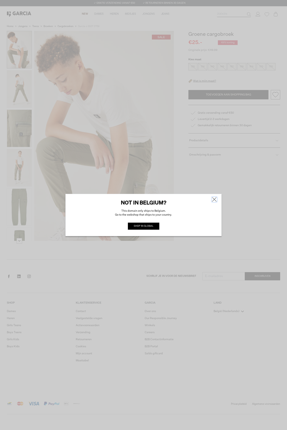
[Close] (214, 199)
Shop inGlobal (143, 226)
